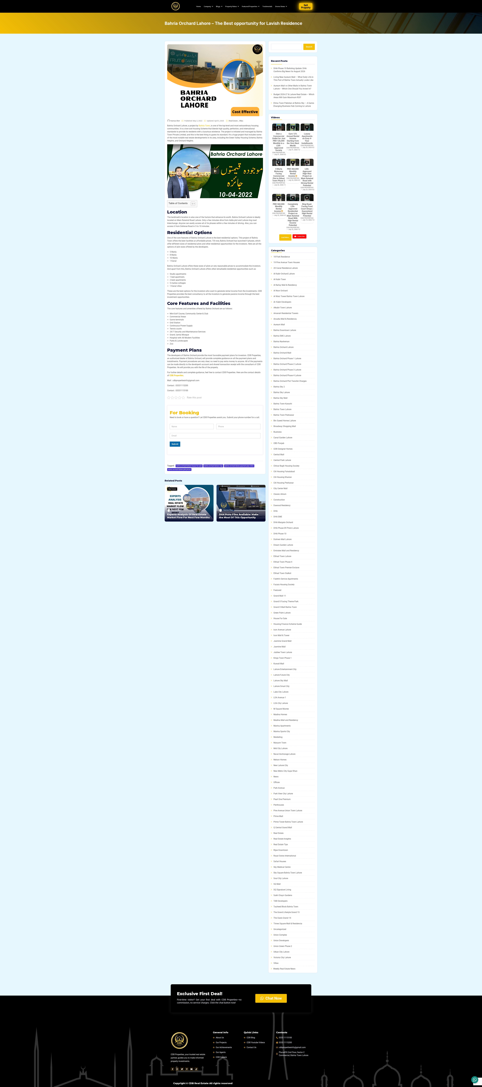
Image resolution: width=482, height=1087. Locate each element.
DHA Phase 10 (280, 533)
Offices (277, 782)
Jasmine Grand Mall (282, 641)
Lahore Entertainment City (285, 669)
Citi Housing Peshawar (284, 483)
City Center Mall (280, 488)
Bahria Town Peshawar (284, 415)
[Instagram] (177, 1069)
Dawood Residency (282, 505)
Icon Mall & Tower (281, 635)
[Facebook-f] (172, 1069)
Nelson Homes (280, 759)
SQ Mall (277, 884)
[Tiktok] (196, 1069)
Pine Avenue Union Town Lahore (288, 810)
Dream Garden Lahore (283, 545)
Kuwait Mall (279, 663)
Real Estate (233, 121)
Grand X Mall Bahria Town (285, 607)
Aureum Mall (279, 324)
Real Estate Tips (281, 844)
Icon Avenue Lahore (282, 630)
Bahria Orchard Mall (282, 353)
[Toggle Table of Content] (192, 204)
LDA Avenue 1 (280, 697)
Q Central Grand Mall (283, 827)
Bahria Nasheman (281, 341)
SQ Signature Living (282, 889)
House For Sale (280, 618)
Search (309, 47)
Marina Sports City (282, 731)
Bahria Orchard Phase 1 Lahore (287, 358)
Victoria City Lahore (282, 957)
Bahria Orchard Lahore (283, 347)
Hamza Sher (175, 121)
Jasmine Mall (280, 646)
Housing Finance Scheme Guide (288, 624)
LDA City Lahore (281, 703)
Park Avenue (279, 788)
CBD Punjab (279, 443)
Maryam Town (280, 743)
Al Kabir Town (280, 279)
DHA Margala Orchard (283, 522)
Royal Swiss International (285, 856)
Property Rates (231, 6)
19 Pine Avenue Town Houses (287, 262)
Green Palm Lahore (282, 613)
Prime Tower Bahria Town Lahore (288, 822)
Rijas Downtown (281, 850)
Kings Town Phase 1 (283, 658)
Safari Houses (280, 861)
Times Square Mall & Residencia (288, 923)
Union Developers (281, 940)
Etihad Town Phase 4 (283, 562)
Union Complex (280, 935)
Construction (279, 500)
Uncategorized (280, 929)
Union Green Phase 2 (283, 946)
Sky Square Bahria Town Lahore (288, 873)
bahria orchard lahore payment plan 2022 (239, 466)
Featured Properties (249, 6)
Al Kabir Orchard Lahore (284, 274)
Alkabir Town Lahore (283, 307)
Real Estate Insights (282, 839)
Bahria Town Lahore (282, 409)
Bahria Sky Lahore (282, 392)
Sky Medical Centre (282, 867)
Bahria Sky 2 (279, 387)
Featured (277, 590)
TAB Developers (280, 901)
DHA (276, 511)
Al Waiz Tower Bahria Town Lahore (289, 296)
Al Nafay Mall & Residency (285, 285)
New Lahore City (281, 765)
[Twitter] (182, 1069)
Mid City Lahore (280, 748)
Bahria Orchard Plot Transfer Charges (290, 381)
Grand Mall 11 (280, 596)
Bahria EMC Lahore (282, 336)
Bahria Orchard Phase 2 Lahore (287, 364)
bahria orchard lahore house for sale (189, 466)
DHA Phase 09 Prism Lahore (286, 528)
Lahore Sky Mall (281, 680)
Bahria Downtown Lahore (285, 330)
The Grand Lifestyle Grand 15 (286, 912)
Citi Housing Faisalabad (284, 471)
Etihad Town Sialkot (282, 573)
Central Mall (279, 454)
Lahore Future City (282, 675)
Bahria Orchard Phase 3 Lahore (287, 370)
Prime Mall (278, 816)
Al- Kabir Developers (282, 302)
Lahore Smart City (281, 686)
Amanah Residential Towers (286, 313)
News (276, 776)
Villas (241, 121)
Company (207, 6)
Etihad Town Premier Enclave (286, 567)
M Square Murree (281, 709)
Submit (175, 444)
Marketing (278, 737)
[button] (215, 171)
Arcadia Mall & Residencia (285, 319)
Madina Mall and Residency (286, 720)
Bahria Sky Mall (280, 398)
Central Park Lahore (282, 460)
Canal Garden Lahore (283, 437)
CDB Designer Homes (283, 449)
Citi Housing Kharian (283, 477)
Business (223, 489)
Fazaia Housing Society (284, 584)
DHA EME (278, 516)
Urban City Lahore (281, 952)
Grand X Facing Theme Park (286, 601)
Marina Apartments (282, 726)
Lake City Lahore (281, 692)
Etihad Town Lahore (282, 556)
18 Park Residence (282, 257)
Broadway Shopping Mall (285, 426)
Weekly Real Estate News (284, 969)
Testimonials (267, 6)
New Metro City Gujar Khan (285, 771)
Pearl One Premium (282, 799)
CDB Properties (176, 375)
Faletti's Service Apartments (286, 579)
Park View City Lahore (283, 793)
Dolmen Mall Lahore (282, 539)
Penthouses (279, 805)
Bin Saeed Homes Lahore (285, 420)
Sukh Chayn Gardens (283, 895)
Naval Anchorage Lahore (284, 754)
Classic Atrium (280, 494)
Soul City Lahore (281, 878)
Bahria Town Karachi (283, 403)
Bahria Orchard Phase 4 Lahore (287, 375)
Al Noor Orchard (281, 290)
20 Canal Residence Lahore (286, 268)
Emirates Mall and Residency (286, 550)
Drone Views (280, 6)
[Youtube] (191, 1069)
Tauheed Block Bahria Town (286, 906)
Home (198, 6)
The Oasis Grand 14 (282, 918)
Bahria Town (204, 125)
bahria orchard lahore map (213, 466)
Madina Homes (280, 714)
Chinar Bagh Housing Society (286, 466)
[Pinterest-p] (187, 1069)
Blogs (218, 6)
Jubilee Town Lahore (283, 652)
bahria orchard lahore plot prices (179, 469)
